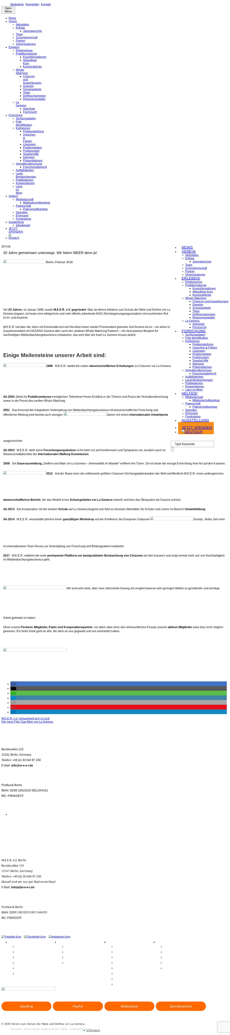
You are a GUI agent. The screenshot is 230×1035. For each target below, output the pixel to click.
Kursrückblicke (32, 66)
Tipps (26, 92)
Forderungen (31, 150)
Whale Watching (22, 71)
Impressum (31, 1029)
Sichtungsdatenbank (164, 829)
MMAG (105, 829)
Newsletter (32, 4)
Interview (28, 157)
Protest (142, 829)
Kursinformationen (34, 56)
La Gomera (21, 104)
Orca (120, 829)
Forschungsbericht (35, 167)
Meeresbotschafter (90, 828)
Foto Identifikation (24, 123)
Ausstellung (16, 222)
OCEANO (112, 829)
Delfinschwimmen (34, 95)
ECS (5, 828)
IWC (32, 828)
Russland (150, 829)
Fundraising (23, 218)
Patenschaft (23, 205)
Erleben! (14, 47)
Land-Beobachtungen (26, 175)
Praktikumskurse (26, 53)
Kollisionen (23, 128)
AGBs (64, 1029)
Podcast (128, 828)
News (12, 18)
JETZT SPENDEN (16, 230)
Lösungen (29, 144)
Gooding (26, 1006)
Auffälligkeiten (25, 170)
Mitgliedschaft (24, 199)
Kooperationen (25, 183)
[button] (13, 684)
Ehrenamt (22, 215)
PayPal (78, 1006)
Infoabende (23, 225)
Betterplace (129, 1006)
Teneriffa (178, 828)
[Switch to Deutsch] (93, 1030)
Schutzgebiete (32, 89)
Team (19, 34)
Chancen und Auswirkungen (210, 301)
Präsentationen (32, 160)
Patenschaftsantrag (35, 209)
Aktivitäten (22, 24)
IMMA (26, 829)
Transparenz (78, 1029)
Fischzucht (30, 112)
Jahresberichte (32, 31)
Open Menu (8, 10)
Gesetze (28, 86)
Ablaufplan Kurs (202, 291)
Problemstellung (33, 131)
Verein (13, 21)
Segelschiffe (31, 154)
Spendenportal (181, 1006)
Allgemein (15, 814)
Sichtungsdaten (26, 118)
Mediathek (17, 4)
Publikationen (24, 179)
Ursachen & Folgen (204, 347)
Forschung (15, 115)
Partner (20, 40)
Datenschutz (50, 1029)
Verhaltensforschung (29, 163)
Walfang (190, 828)
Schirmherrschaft (26, 37)
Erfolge (20, 27)
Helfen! (13, 196)
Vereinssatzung (26, 44)
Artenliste (29, 108)
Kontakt (46, 4)
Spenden (21, 212)
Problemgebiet (32, 147)
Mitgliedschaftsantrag (36, 202)
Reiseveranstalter (34, 99)
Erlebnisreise (24, 50)
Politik (135, 829)
